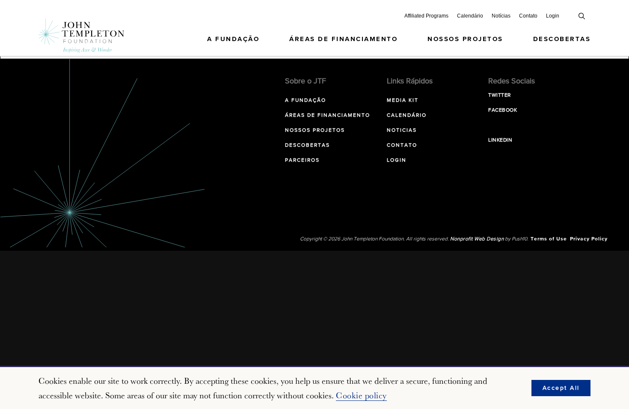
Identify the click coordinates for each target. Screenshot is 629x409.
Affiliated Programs (426, 16)
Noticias (402, 130)
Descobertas (562, 39)
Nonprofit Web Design (477, 239)
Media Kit (402, 100)
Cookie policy (361, 395)
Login (552, 16)
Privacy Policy (589, 239)
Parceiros (302, 160)
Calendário (470, 16)
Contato (528, 16)
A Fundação (233, 39)
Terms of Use (549, 239)
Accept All (561, 388)
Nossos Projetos (465, 39)
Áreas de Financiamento (343, 39)
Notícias (501, 16)
